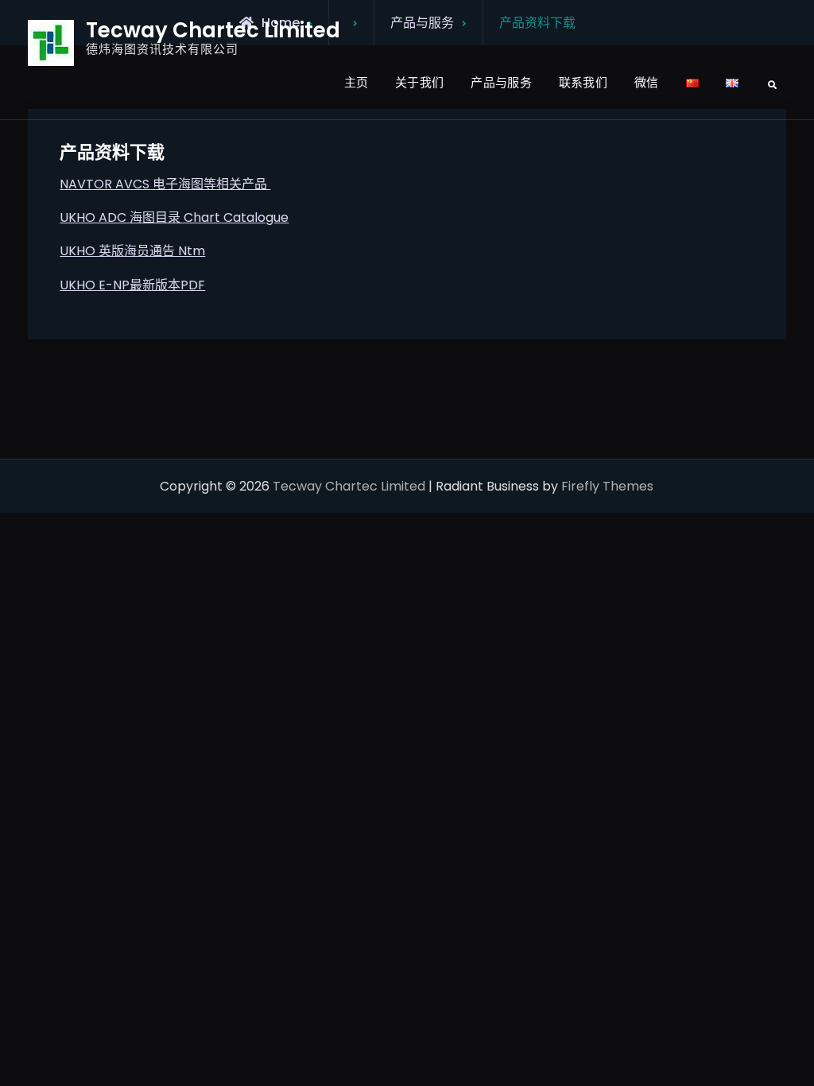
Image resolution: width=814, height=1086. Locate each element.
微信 (646, 82)
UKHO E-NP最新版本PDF (132, 285)
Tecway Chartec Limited (213, 30)
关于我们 (419, 82)
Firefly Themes (607, 486)
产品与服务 (501, 82)
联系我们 (583, 82)
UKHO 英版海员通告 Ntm (132, 251)
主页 (356, 82)
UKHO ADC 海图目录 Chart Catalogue (174, 217)
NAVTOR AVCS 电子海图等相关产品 (165, 184)
